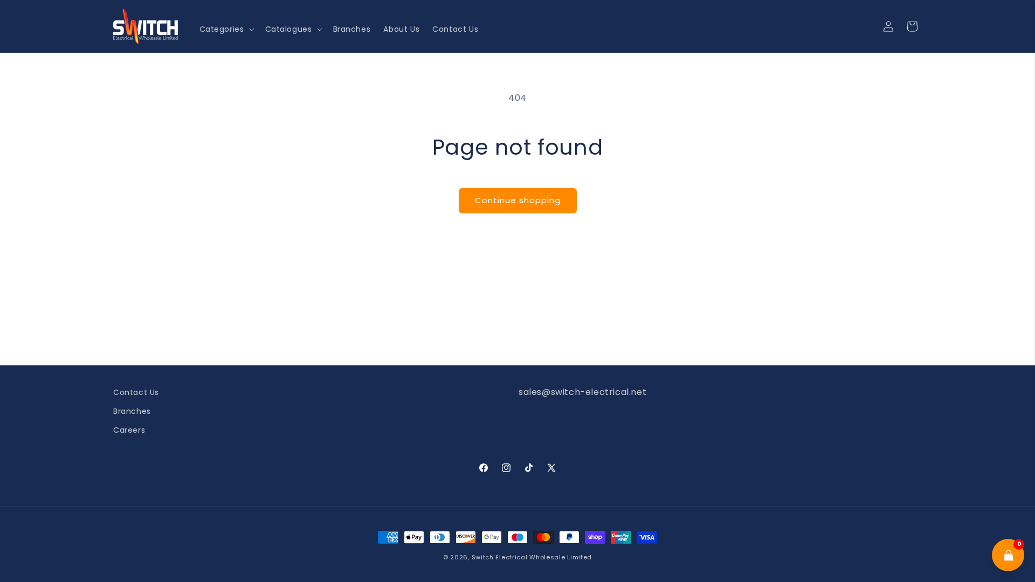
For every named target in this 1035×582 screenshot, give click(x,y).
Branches (132, 411)
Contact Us (136, 392)
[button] (226, 29)
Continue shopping (518, 200)
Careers (129, 430)
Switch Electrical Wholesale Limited (532, 557)
